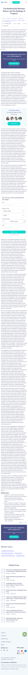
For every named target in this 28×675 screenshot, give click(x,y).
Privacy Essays (18, 553)
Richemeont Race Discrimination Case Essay (15, 577)
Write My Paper (14, 232)
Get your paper (14, 536)
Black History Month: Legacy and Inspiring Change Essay (14, 619)
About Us (3, 633)
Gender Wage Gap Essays (7, 553)
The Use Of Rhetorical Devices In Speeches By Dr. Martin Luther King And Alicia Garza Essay (16, 611)
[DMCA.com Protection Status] (24, 634)
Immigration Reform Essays (7, 551)
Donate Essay (4, 639)
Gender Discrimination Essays (8, 555)
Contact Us (3, 636)
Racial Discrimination (6, 21)
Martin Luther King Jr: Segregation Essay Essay (16, 591)
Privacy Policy (10, 659)
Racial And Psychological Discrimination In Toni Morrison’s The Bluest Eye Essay (16, 570)
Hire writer (16, 2)
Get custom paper (14, 63)
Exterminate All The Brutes (10, 20)
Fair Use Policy (13, 657)
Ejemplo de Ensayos (6, 642)
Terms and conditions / (5, 657)
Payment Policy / (4, 659)
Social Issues (21, 18)
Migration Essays (20, 555)
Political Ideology (21, 20)
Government (14, 18)
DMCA (2, 644)
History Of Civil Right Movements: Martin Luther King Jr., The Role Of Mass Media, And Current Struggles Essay (16, 597)
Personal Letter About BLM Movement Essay (15, 604)
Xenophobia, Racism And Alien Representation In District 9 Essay (14, 584)
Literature (8, 18)
